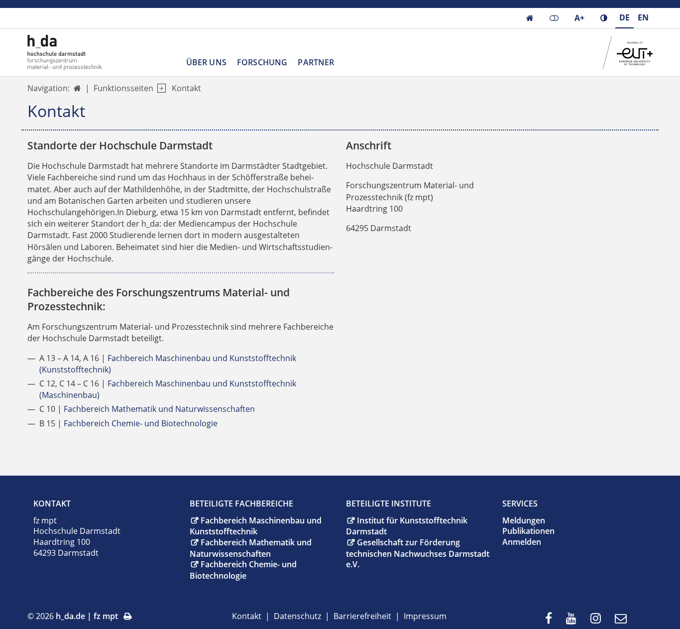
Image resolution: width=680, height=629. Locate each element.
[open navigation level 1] (159, 88)
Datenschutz (297, 616)
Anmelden (521, 541)
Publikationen (528, 530)
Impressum (425, 616)
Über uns (206, 62)
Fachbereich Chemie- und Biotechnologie (141, 423)
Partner (316, 62)
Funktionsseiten (123, 88)
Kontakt (186, 88)
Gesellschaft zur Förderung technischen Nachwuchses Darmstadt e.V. (417, 553)
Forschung (262, 62)
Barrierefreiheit (362, 616)
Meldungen (523, 520)
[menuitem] (551, 619)
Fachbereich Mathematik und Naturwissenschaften (159, 408)
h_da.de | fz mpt (87, 616)
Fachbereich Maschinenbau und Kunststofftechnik (256, 526)
